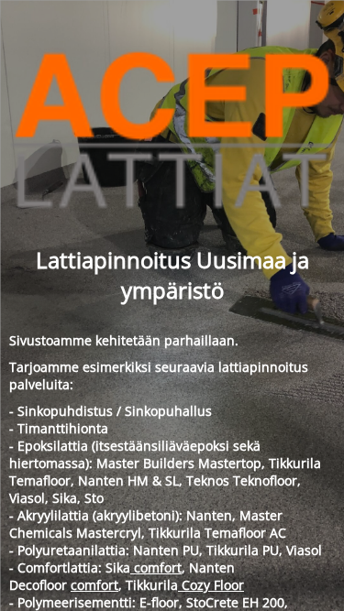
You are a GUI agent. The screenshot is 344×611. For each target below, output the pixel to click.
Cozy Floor (211, 585)
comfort (156, 567)
